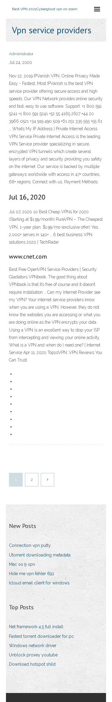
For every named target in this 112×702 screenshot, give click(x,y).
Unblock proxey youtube (33, 654)
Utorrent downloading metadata (39, 555)
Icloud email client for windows (39, 582)
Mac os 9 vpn (22, 564)
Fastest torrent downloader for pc (41, 636)
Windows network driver (32, 645)
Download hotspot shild (32, 664)
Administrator (21, 54)
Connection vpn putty (30, 545)
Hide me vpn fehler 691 (31, 573)
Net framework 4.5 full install (36, 626)
